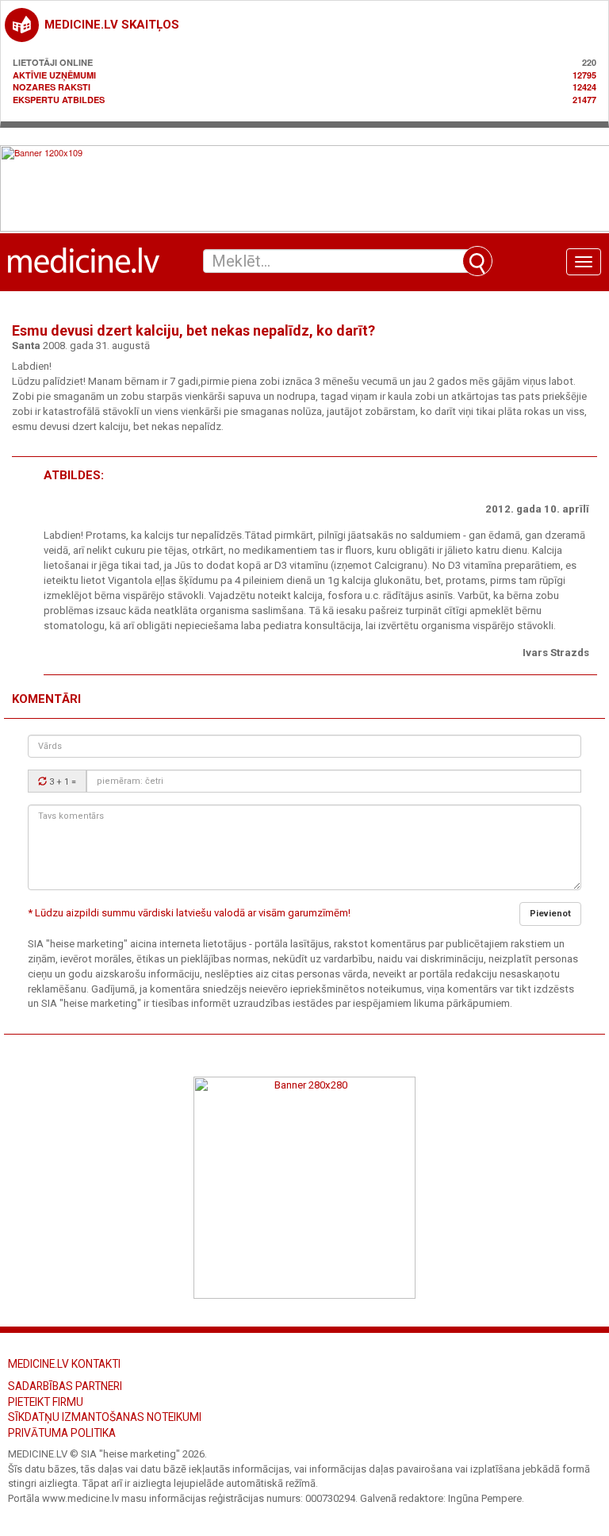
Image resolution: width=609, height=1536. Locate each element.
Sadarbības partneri (65, 1386)
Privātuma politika (62, 1433)
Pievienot (550, 913)
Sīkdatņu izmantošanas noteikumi (104, 1417)
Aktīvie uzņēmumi (54, 75)
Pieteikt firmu (45, 1402)
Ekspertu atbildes (59, 100)
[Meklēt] (477, 261)
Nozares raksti (51, 87)
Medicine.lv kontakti (64, 1363)
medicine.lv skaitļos (111, 24)
